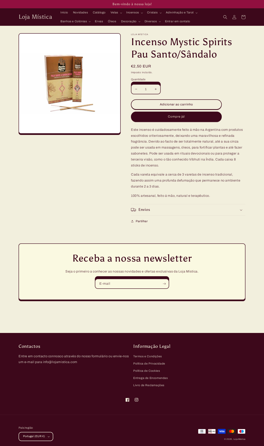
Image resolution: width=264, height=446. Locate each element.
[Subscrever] (164, 284)
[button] (116, 12)
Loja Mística (239, 439)
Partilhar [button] (142, 221)
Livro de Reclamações (148, 385)
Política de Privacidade (149, 363)
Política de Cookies (146, 370)
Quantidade (138, 79)
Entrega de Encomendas (150, 378)
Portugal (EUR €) (34, 436)
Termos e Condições (147, 356)
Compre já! (176, 116)
